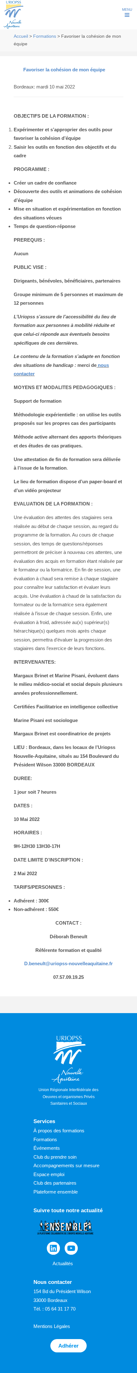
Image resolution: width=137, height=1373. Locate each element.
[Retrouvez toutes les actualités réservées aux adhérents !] (65, 1237)
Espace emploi (48, 1174)
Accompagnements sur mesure (66, 1165)
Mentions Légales (51, 1326)
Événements (46, 1148)
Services (44, 1121)
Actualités (63, 1263)
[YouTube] (71, 1248)
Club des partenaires (54, 1183)
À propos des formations (58, 1130)
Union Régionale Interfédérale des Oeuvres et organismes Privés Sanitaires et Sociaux (68, 1097)
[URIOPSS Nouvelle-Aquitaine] (13, 28)
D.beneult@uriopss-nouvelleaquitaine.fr (68, 963)
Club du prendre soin (54, 1157)
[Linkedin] (53, 1248)
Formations (44, 36)
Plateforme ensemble (55, 1191)
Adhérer (68, 1346)
